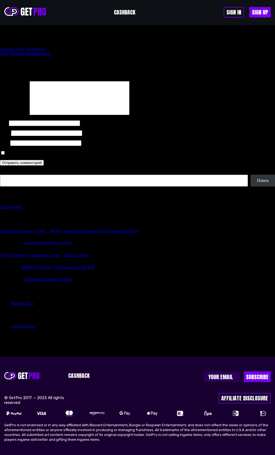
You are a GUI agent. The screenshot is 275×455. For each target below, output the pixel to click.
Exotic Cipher (76, 255)
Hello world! (11, 207)
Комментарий (14, 113)
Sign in (233, 12)
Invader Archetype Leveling (48, 243)
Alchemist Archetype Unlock (48, 279)
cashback (124, 12)
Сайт (4, 143)
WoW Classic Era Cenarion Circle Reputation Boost (94, 230)
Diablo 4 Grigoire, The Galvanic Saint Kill (57, 267)
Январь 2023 (22, 303)
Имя (4, 123)
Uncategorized (23, 326)
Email (5, 133)
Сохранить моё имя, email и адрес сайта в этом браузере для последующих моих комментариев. (93, 153)
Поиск (6, 172)
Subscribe (257, 377)
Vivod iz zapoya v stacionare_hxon (30, 255)
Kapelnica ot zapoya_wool (22, 230)
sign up (260, 12)
